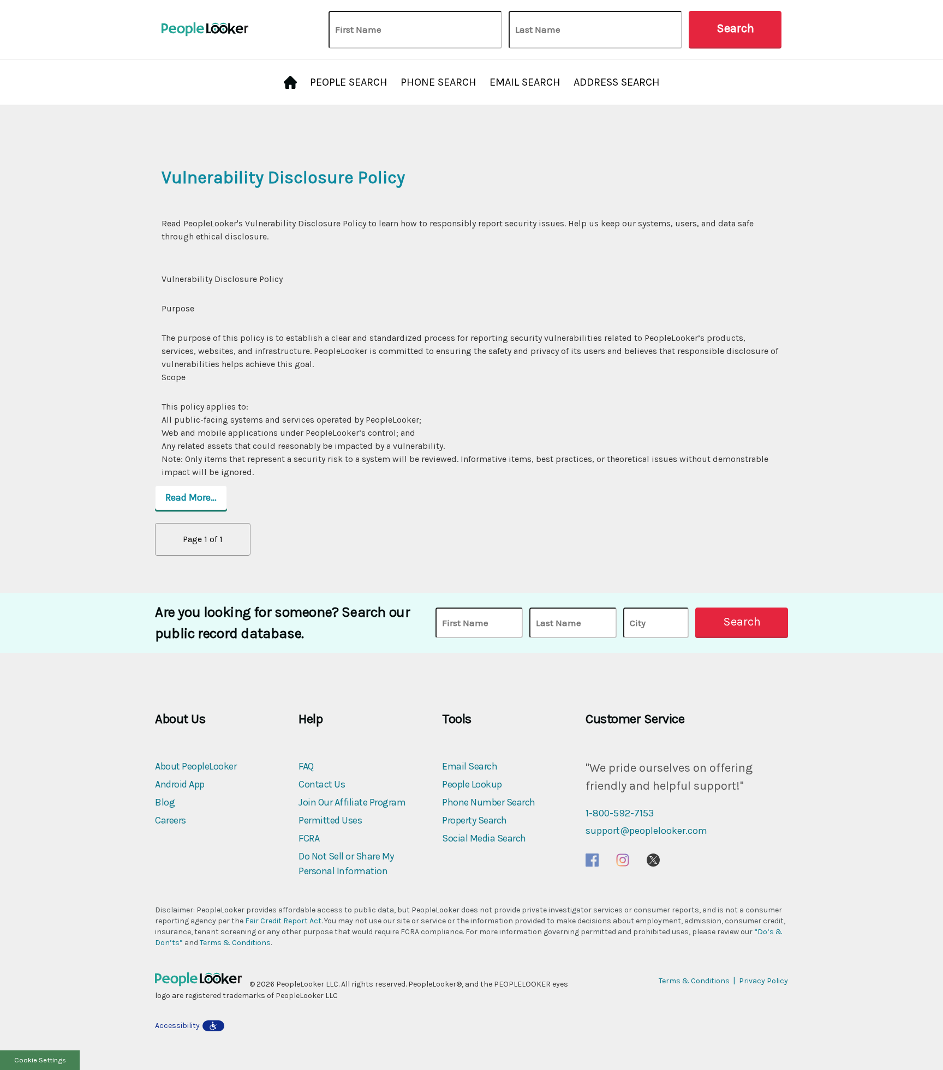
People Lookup (472, 784)
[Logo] (202, 984)
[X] (653, 860)
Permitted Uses (330, 820)
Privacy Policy (763, 980)
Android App (180, 784)
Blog (165, 802)
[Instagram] (622, 860)
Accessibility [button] (177, 1025)
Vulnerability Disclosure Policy (283, 177)
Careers (170, 820)
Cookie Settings (40, 1060)
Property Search (474, 820)
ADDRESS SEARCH (617, 82)
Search (735, 28)
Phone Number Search (488, 802)
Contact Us (322, 784)
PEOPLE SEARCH (348, 82)
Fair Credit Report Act (283, 920)
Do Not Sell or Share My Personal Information (346, 863)
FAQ (306, 766)
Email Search (469, 766)
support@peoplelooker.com (646, 831)
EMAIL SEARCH (525, 82)
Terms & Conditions (235, 942)
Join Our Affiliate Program (352, 802)
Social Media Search (484, 838)
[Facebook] (592, 860)
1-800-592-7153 (620, 813)
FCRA (309, 838)
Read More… (191, 497)
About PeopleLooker (195, 766)
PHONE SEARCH (438, 82)
